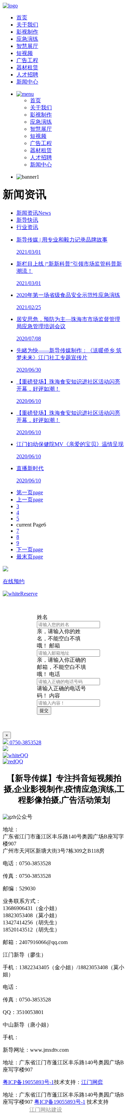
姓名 (59, 631)
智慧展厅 (27, 46)
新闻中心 (27, 82)
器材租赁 (27, 67)
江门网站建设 (45, 1110)
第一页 (29, 492)
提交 (44, 710)
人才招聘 (27, 74)
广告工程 (27, 60)
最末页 (29, 557)
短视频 (24, 53)
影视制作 (27, 32)
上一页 (29, 499)
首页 (21, 17)
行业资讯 (27, 227)
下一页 (29, 549)
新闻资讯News (33, 213)
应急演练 (27, 39)
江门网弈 (92, 1082)
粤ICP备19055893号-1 (28, 1082)
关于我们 (27, 25)
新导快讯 (27, 220)
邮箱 (61, 660)
